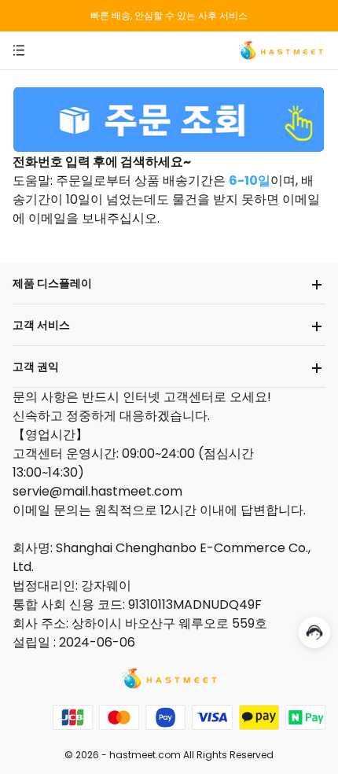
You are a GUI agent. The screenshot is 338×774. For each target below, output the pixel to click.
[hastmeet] (280, 49)
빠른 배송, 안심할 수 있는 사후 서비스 (169, 15)
